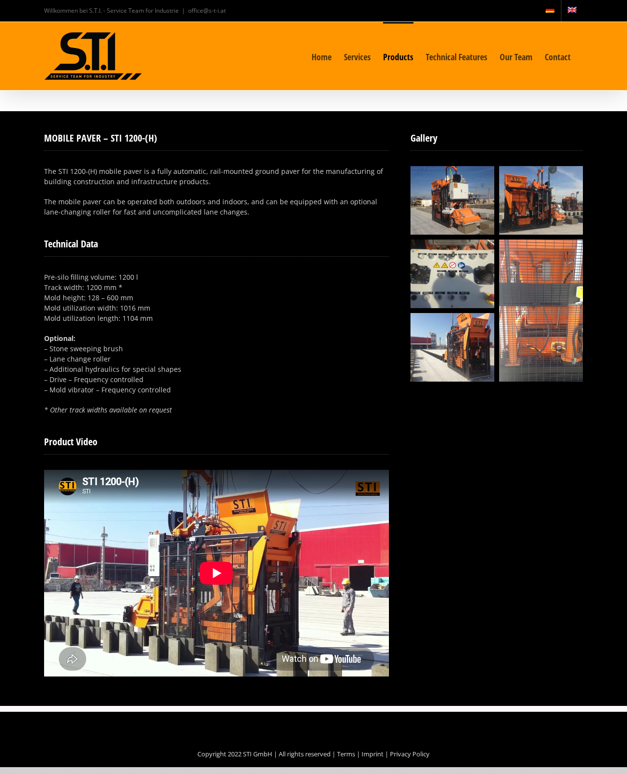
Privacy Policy (410, 754)
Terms (346, 754)
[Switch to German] (550, 11)
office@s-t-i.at (207, 10)
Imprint (373, 754)
